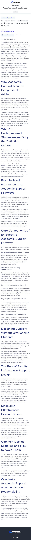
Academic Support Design (8, 17)
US (15, 11)
